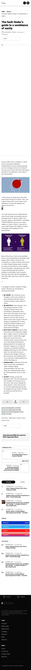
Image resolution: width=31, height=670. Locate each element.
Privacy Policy (6, 654)
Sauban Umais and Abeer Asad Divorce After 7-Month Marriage (17, 496)
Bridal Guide (5, 626)
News (3, 637)
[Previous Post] (6, 454)
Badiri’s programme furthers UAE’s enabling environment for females (11, 468)
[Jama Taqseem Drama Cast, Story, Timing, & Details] (3, 487)
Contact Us (5, 651)
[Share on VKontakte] (16, 38)
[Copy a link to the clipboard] (18, 38)
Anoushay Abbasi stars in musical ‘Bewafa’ (19, 455)
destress (5, 418)
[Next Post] (24, 468)
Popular (8, 482)
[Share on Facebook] (8, 38)
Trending (8, 465)
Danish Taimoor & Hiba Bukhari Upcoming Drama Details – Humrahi (16, 512)
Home (3, 11)
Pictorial (4, 624)
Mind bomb (12, 418)
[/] (24, 2)
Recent (22, 482)
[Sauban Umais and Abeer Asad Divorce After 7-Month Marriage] (3, 495)
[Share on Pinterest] (13, 38)
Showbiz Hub (9, 486)
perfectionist (21, 418)
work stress (6, 420)
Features (4, 634)
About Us (4, 640)
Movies (14, 452)
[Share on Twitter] (11, 38)
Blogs (9, 11)
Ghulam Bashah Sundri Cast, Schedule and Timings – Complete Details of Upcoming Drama (17, 504)
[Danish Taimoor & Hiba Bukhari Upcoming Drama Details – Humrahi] (3, 510)
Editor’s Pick (5, 629)
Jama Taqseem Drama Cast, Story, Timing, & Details (16, 489)
